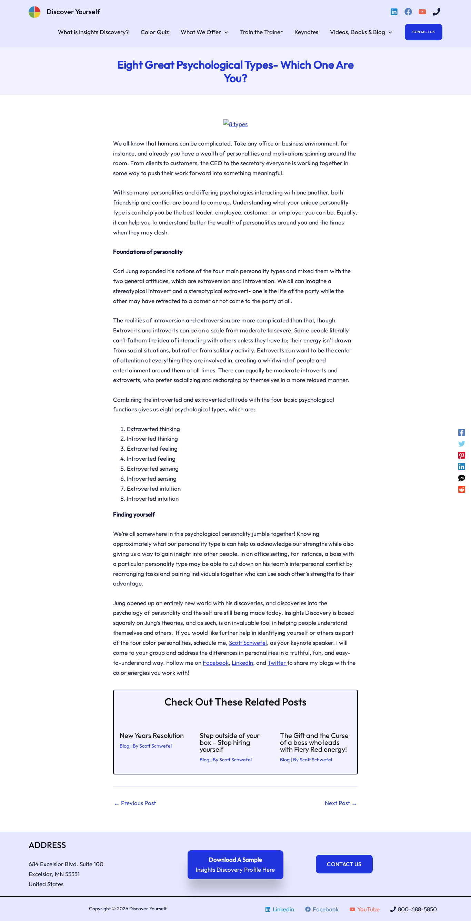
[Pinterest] (461, 455)
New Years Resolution (152, 735)
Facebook (216, 662)
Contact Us (344, 864)
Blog (124, 746)
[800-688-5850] (437, 12)
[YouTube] (423, 12)
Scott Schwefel (248, 642)
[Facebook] (409, 12)
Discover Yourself (73, 11)
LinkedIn (242, 662)
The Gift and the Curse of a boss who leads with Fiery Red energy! (314, 742)
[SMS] (461, 477)
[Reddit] (461, 489)
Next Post (341, 803)
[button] (224, 32)
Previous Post (135, 803)
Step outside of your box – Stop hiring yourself (230, 742)
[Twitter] (461, 444)
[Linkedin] (395, 12)
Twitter (277, 662)
